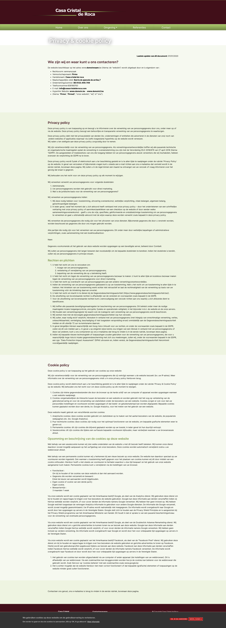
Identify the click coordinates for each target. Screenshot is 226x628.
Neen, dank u (196, 619)
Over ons (83, 27)
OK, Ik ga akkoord (179, 619)
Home (59, 27)
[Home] (79, 12)
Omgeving (109, 27)
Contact (166, 27)
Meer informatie (93, 621)
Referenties (139, 27)
